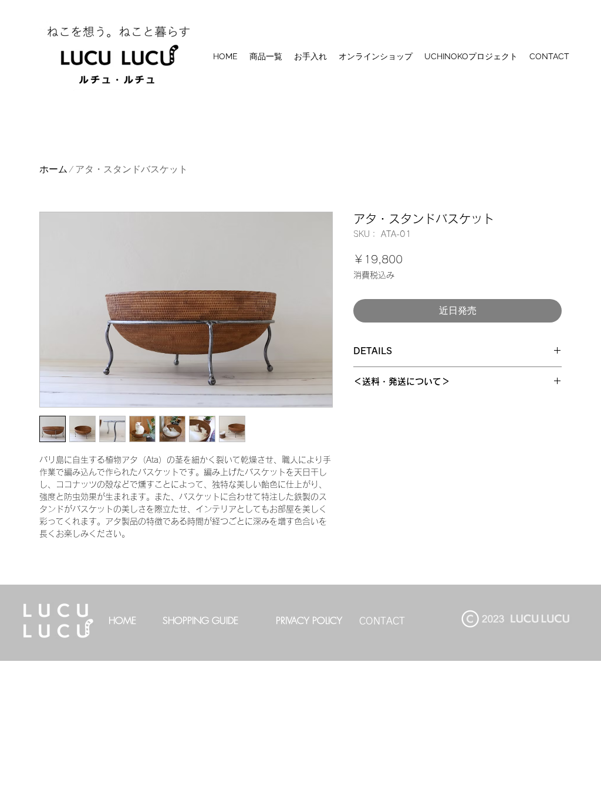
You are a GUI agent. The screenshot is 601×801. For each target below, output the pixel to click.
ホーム (53, 169)
